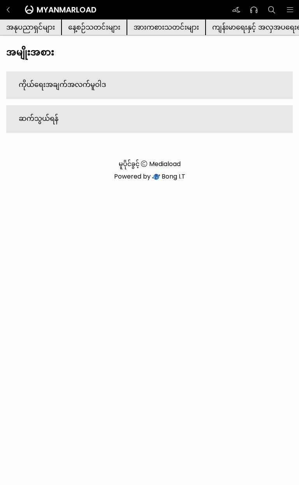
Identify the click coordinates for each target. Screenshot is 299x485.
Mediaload (165, 163)
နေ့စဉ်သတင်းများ (94, 27)
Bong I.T (172, 176)
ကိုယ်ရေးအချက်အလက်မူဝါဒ (62, 84)
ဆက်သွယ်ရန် (38, 118)
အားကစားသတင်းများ (166, 27)
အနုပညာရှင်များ (30, 27)
